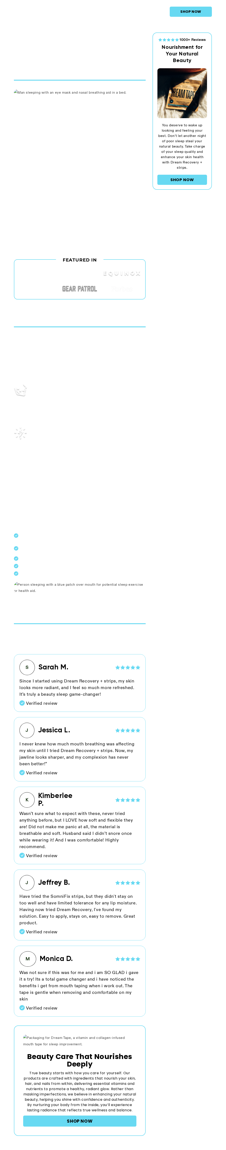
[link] (191, 12)
